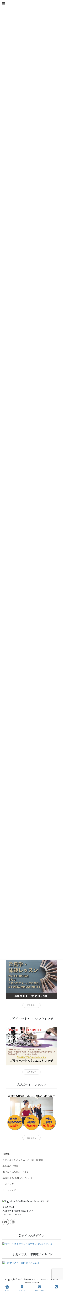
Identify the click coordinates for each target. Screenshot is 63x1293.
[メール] (5, 1222)
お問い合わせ (39, 1290)
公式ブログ (8, 1184)
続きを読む (31, 1005)
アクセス (22, 1290)
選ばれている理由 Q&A (15, 1172)
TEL (56, 1290)
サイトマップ (9, 1190)
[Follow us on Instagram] (13, 1222)
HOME (6, 1154)
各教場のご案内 (10, 1166)
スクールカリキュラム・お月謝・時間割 (22, 1160)
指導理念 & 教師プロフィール (17, 1178)
